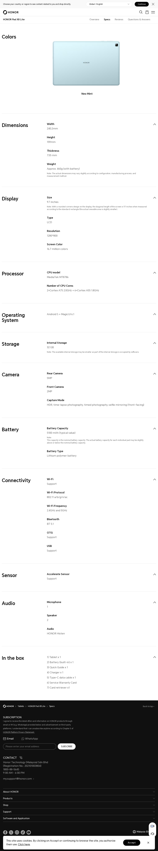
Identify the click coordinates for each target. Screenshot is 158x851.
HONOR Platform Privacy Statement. (19, 732)
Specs (107, 19)
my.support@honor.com (17, 778)
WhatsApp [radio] (31, 738)
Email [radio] (10, 738)
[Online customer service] (152, 833)
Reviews (119, 19)
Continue (142, 4)
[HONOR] (10, 706)
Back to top (148, 706)
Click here (24, 844)
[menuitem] (155, 124)
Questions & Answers (139, 19)
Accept (132, 842)
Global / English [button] (96, 4)
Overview (94, 19)
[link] (5, 832)
